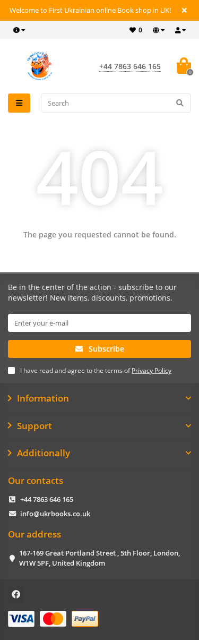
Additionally (43, 453)
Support (34, 426)
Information (43, 398)
